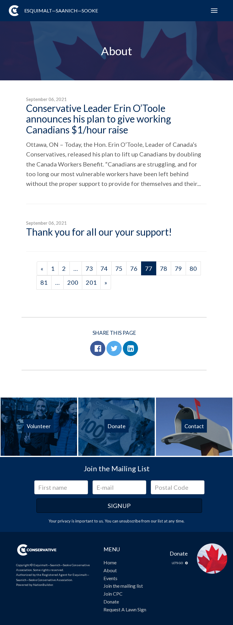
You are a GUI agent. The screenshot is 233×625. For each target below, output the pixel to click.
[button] (97, 348)
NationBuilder (43, 584)
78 (163, 268)
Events (110, 578)
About (110, 570)
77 (148, 268)
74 (104, 268)
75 (119, 268)
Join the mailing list (123, 586)
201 (91, 282)
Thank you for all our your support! (99, 232)
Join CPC (113, 593)
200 (72, 282)
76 (133, 268)
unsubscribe (129, 521)
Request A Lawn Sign (124, 609)
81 (44, 282)
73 (89, 268)
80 (193, 268)
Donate (111, 601)
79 (178, 268)
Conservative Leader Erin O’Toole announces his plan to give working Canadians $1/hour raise (98, 118)
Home (109, 562)
